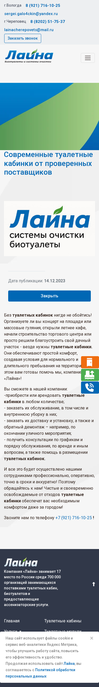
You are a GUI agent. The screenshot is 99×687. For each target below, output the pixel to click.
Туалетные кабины (63, 620)
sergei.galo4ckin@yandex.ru (31, 13)
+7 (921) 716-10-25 (73, 517)
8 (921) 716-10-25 (43, 5)
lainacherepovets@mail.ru (29, 29)
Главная (12, 620)
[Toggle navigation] (88, 58)
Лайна (69, 663)
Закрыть (49, 295)
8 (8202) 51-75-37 (47, 21)
